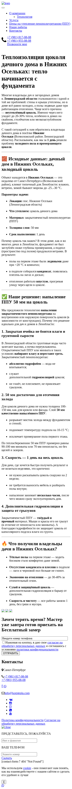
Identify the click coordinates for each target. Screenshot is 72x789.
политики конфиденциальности (37, 649)
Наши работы (18, 27)
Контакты (15, 30)
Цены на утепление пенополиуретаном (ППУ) (39, 23)
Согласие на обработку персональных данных (31, 721)
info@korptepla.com (17, 693)
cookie (27, 768)
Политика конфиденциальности (23, 720)
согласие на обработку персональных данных (32, 644)
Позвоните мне (17, 44)
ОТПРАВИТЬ (10, 653)
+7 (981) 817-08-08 (19, 37)
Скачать (7, 758)
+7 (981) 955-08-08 (19, 40)
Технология (24, 16)
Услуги (13, 20)
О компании (17, 13)
